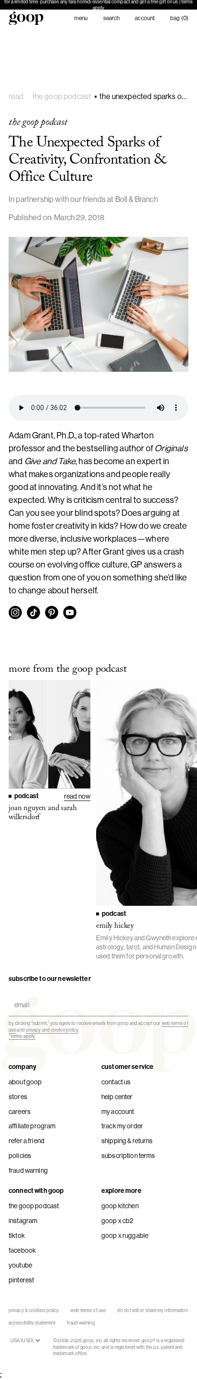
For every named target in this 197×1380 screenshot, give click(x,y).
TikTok (17, 1235)
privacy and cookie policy (52, 1030)
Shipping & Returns (127, 1141)
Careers (20, 1111)
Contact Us (116, 1082)
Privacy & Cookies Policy (34, 1310)
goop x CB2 (117, 1220)
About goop (25, 1082)
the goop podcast (62, 96)
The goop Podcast (34, 1206)
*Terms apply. (22, 1036)
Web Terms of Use (88, 1310)
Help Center (117, 1097)
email (19, 996)
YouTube (20, 1265)
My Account (117, 1111)
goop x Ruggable (124, 1235)
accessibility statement (32, 1322)
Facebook (22, 1250)
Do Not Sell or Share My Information (152, 1310)
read (16, 96)
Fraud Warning (28, 1170)
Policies (20, 1155)
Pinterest (21, 1280)
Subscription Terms (128, 1155)
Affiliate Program (32, 1126)
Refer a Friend (26, 1141)
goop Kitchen (120, 1206)
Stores (18, 1097)
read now (77, 796)
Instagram (23, 1220)
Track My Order (122, 1126)
